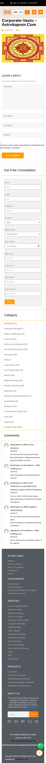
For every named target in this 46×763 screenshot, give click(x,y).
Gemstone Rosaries (16, 675)
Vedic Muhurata (15, 641)
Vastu (6, 417)
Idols (6, 360)
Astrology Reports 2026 (18, 620)
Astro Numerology (16, 645)
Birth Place (9, 254)
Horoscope (8, 355)
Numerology (9, 401)
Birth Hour (9, 266)
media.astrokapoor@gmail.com (23, 741)
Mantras (7, 375)
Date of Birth (10, 242)
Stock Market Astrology (18, 648)
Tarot (10, 655)
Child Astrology (14, 627)
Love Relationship (11, 370)
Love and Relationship (17, 606)
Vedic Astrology (15, 610)
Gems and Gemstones (13, 344)
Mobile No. (9, 206)
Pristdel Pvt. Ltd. (21, 759)
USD (20, 12)
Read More (32, 707)
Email (7, 194)
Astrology (8, 323)
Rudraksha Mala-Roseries (19, 686)
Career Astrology (15, 617)
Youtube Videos (10, 427)
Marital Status (10, 230)
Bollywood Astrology (17, 634)
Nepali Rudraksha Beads (19, 679)
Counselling (13, 659)
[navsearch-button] (27, 11)
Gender (8, 218)
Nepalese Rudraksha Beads (16, 396)
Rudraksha (8, 406)
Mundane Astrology (12, 386)
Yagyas (7, 422)
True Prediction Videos (13, 412)
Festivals (8, 339)
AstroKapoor (15, 445)
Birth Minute (9, 277)
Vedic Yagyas (14, 631)
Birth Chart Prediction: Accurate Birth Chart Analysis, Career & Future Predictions (26, 486)
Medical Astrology (11, 380)
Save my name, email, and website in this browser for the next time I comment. (22, 146)
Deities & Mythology (12, 334)
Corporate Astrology (12, 329)
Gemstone (12, 672)
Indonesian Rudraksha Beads (21, 682)
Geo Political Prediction (14, 349)
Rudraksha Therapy (16, 638)
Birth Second (10, 289)
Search (33, 714)
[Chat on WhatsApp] (41, 746)
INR (15, 12)
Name (7, 183)
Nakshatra (8, 391)
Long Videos (9, 365)
